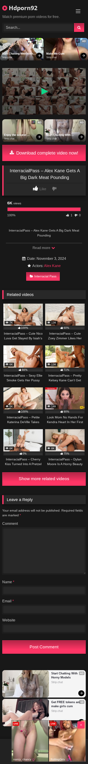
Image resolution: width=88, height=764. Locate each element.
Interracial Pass (45, 276)
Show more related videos (44, 478)
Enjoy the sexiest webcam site (15, 135)
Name (8, 582)
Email (8, 601)
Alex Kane (52, 266)
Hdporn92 (22, 8)
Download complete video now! (46, 152)
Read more (41, 248)
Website (8, 620)
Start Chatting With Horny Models (18, 54)
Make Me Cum (55, 53)
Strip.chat (7, 57)
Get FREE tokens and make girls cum (66, 704)
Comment (10, 524)
